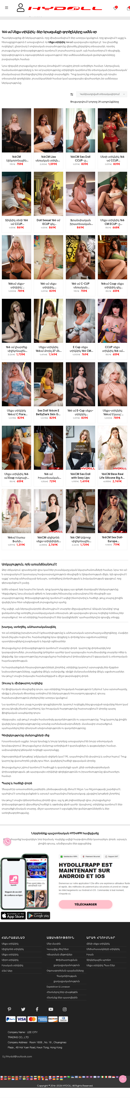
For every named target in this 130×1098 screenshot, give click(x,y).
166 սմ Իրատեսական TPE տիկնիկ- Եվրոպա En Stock (48, 476)
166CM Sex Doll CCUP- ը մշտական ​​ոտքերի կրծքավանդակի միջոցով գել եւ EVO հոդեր (80, 159)
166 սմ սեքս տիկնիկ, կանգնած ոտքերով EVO (48, 286)
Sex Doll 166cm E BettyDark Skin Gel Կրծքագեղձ (48, 412)
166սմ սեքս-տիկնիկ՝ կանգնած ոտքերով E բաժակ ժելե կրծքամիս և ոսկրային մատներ (16, 286)
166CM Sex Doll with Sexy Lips (80, 476)
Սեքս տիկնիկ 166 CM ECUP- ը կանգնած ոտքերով (112, 222)
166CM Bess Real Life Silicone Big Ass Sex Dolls (112, 476)
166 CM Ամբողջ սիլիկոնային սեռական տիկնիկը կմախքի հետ (80, 539)
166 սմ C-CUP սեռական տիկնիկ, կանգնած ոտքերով (80, 286)
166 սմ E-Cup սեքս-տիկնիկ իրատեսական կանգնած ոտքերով (80, 412)
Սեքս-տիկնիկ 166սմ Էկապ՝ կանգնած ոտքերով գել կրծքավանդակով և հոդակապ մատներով (112, 412)
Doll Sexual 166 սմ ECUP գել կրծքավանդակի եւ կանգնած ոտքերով (48, 222)
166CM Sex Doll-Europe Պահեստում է (112, 539)
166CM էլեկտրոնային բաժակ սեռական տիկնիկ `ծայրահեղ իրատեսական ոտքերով (16, 159)
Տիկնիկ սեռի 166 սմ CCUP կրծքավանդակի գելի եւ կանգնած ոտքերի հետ (16, 222)
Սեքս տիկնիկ (57, 42)
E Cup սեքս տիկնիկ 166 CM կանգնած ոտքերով (80, 349)
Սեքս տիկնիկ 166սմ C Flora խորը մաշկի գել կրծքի (16, 412)
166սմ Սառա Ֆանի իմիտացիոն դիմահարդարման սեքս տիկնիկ (16, 539)
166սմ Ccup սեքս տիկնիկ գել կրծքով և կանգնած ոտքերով (112, 286)
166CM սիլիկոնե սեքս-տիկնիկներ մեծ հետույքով (48, 539)
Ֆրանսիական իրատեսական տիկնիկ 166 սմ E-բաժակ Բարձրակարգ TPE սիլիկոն (80, 222)
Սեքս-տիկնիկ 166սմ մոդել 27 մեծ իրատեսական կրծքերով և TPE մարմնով (48, 349)
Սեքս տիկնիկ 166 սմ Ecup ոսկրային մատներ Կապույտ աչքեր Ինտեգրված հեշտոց (16, 476)
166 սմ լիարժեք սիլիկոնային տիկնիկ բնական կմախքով (16, 349)
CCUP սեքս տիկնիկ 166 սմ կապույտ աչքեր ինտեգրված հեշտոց (112, 349)
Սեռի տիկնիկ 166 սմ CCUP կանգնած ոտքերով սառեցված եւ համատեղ (112, 159)
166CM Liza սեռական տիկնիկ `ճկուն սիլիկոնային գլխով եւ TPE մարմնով (48, 159)
